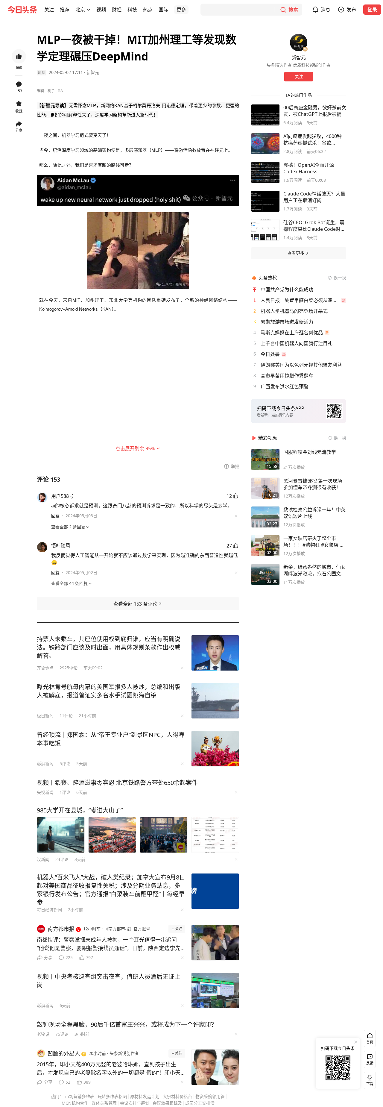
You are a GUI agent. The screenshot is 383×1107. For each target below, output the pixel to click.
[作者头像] (299, 42)
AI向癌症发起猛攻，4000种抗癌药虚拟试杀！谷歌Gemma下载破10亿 (312, 139)
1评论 (65, 792)
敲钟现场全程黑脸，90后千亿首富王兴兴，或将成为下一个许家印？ (127, 1024)
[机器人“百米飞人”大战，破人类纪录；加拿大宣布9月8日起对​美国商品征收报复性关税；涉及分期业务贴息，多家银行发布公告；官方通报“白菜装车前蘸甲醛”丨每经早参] (215, 891)
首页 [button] (369, 1042)
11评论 (66, 715)
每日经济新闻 (49, 909)
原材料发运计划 (144, 1096)
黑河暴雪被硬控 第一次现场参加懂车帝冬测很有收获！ (312, 484)
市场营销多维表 (79, 1096)
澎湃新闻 (45, 763)
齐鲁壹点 (45, 668)
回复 (55, 515)
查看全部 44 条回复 (69, 583)
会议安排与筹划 (134, 1103)
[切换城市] (88, 9)
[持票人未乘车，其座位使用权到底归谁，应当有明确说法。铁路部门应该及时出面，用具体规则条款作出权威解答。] (215, 653)
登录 (372, 9)
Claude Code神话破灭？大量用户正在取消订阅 (314, 197)
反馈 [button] (369, 1063)
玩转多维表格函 (112, 1096)
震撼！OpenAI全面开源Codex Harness (308, 168)
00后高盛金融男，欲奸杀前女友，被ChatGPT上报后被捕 (314, 110)
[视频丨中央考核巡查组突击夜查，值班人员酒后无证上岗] (215, 990)
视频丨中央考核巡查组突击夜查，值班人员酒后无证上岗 (108, 981)
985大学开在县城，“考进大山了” (80, 810)
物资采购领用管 (210, 1096)
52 (68, 1082)
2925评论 (68, 668)
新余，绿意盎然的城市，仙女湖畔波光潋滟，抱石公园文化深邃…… (314, 570)
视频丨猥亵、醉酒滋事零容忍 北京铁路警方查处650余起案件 (117, 783)
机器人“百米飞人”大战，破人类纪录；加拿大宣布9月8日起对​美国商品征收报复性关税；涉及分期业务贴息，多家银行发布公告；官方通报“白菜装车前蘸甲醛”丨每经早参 (111, 889)
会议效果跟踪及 (167, 1103)
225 (69, 957)
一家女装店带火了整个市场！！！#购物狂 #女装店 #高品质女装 (313, 541)
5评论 (65, 763)
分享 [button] (18, 130)
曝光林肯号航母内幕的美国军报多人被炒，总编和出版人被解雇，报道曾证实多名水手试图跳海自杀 (108, 691)
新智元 (92, 72)
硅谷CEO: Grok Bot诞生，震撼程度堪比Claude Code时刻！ (313, 225)
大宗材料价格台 (177, 1096)
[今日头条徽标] (22, 9)
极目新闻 (45, 715)
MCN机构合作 (75, 1103)
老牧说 (43, 1034)
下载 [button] (368, 1079)
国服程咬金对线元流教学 (309, 452)
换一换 (340, 277)
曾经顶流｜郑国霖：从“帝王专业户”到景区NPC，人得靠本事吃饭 (111, 739)
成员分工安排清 (200, 1103)
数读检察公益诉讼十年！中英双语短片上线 (314, 512)
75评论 (62, 1034)
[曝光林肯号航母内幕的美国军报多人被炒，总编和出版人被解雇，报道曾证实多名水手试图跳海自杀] (215, 700)
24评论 (62, 859)
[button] (49, 9)
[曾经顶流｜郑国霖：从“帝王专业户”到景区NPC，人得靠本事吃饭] (215, 748)
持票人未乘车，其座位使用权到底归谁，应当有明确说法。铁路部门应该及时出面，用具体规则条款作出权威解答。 (108, 647)
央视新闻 (45, 792)
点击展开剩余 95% (135, 448)
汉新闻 (43, 859)
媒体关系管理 (104, 1103)
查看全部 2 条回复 (68, 527)
